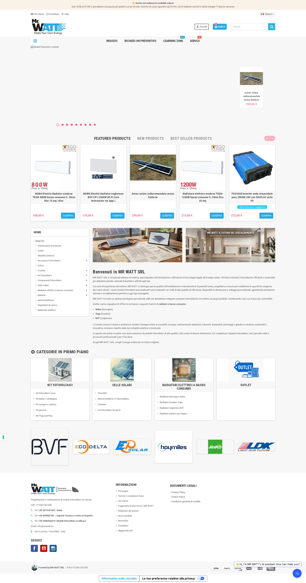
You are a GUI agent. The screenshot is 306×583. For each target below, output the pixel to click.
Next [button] (272, 138)
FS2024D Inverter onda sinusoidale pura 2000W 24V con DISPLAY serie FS (252, 197)
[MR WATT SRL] (48, 26)
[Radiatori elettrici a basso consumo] (184, 369)
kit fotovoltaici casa (45, 393)
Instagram (53, 548)
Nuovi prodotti (125, 515)
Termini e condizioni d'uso (131, 496)
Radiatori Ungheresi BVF (172, 408)
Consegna (123, 491)
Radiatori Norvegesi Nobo (172, 396)
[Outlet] (246, 369)
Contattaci (54, 14)
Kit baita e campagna (46, 398)
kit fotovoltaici (60, 385)
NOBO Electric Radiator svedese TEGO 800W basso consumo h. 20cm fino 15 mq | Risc (54, 197)
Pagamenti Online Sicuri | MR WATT (136, 506)
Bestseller (123, 520)
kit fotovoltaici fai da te (109, 410)
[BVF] (49, 446)
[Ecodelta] (91, 446)
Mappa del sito (125, 530)
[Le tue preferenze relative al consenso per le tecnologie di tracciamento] (3, 437)
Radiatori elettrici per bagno (173, 413)
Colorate (102, 404)
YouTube (43, 548)
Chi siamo (123, 501)
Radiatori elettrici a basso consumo (184, 386)
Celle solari (122, 385)
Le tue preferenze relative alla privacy (168, 578)
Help (65, 14)
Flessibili (102, 393)
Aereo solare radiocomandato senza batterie (251, 96)
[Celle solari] (122, 369)
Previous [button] (267, 138)
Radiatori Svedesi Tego (171, 402)
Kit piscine (41, 410)
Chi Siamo (38, 14)
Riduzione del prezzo (128, 510)
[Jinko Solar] (215, 446)
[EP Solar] (132, 446)
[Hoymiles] (173, 446)
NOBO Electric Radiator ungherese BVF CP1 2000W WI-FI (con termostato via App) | (103, 197)
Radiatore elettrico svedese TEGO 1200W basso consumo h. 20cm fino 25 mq (202, 197)
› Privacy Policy (177, 492)
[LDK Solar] (256, 446)
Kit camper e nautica (46, 404)
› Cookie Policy (177, 497)
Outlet (245, 385)
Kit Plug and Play (44, 415)
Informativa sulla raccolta (119, 578)
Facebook (34, 548)
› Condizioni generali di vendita (185, 501)
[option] (54, 183)
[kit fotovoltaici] (60, 369)
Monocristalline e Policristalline (113, 398)
